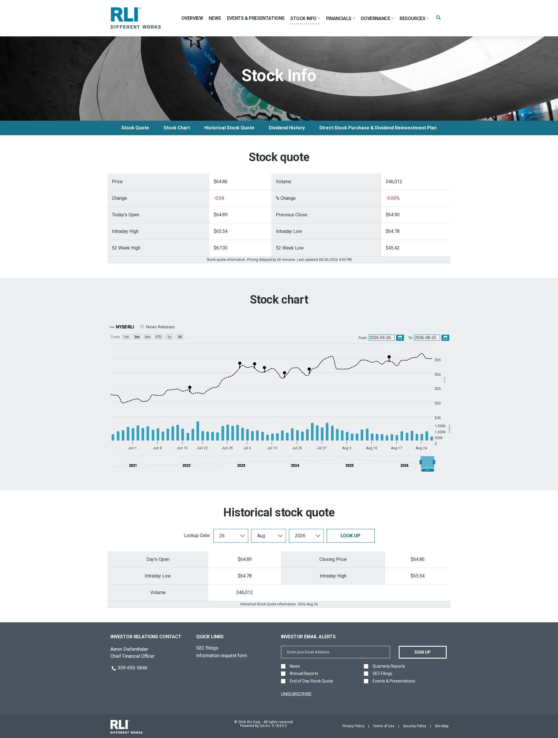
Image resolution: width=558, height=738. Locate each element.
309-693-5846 (132, 668)
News (295, 666)
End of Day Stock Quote (311, 681)
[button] (427, 462)
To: (411, 338)
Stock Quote (135, 128)
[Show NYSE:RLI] (122, 326)
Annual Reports (304, 673)
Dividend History (287, 128)
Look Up (350, 536)
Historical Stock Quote (229, 128)
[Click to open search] (438, 18)
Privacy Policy (353, 726)
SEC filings (207, 648)
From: (364, 338)
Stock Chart (177, 128)
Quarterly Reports (389, 666)
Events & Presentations (394, 681)
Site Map (441, 726)
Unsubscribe (296, 694)
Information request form (221, 655)
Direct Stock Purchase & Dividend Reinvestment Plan (378, 128)
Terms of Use (383, 726)
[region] (279, 396)
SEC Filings (382, 673)
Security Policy (414, 726)
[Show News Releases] (157, 326)
